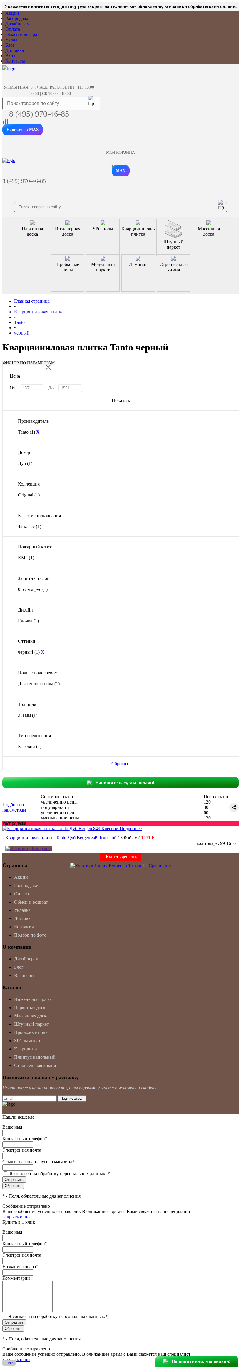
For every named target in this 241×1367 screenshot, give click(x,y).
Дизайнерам (17, 23)
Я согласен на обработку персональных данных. (59, 1173)
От (12, 387)
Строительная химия (35, 1065)
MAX (120, 170)
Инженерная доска (33, 999)
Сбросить (120, 763)
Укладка (13, 39)
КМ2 (26, 557)
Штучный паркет (31, 1024)
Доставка (14, 50)
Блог (10, 44)
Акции (12, 13)
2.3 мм (27, 715)
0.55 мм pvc (33, 589)
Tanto (26, 432)
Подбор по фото (30, 934)
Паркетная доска (31, 1007)
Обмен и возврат (22, 34)
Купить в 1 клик (125, 865)
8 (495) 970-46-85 (39, 113)
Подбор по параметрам (14, 807)
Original (29, 494)
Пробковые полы (31, 1032)
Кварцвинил (26, 1048)
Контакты (15, 60)
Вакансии (24, 975)
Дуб (25, 463)
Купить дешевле (122, 856)
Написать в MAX (22, 129)
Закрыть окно (16, 1216)
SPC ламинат (27, 1040)
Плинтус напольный (35, 1057)
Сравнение (159, 865)
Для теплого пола (39, 683)
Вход (10, 55)
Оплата (12, 29)
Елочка (28, 620)
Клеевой (29, 746)
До (51, 387)
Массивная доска (31, 1015)
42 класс (29, 526)
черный (29, 652)
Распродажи (17, 18)
